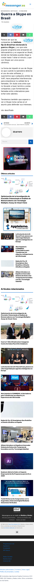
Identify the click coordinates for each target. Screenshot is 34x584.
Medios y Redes (26, 515)
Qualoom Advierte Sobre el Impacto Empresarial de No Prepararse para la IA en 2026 (16, 474)
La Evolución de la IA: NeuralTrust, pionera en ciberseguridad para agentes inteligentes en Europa (24, 238)
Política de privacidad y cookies (9, 572)
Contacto (12, 520)
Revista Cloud (7, 559)
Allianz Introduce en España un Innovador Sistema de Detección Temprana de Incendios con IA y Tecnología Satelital (24, 276)
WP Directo (6, 550)
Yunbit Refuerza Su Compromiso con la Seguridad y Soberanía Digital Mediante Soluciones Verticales (15, 501)
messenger (5, 11)
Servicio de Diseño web (24, 517)
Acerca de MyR (20, 520)
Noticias (14, 11)
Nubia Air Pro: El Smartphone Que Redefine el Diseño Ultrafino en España (22, 264)
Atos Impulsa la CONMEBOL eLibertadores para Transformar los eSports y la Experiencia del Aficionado (24, 251)
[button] (17, 532)
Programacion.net (8, 544)
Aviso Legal (25, 569)
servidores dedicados (9, 528)
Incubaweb (6, 548)
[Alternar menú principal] (30, 4)
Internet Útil (6, 561)
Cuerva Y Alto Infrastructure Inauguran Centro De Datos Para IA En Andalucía (15, 343)
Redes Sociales (7, 556)
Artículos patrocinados (8, 517)
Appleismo (6, 546)
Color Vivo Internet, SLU (14, 524)
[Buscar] (30, 142)
